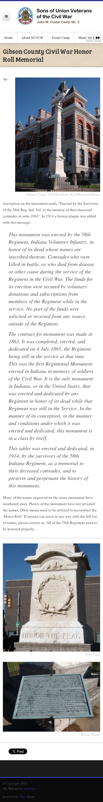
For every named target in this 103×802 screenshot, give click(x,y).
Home (8, 37)
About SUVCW (32, 37)
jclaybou (29, 788)
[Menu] (6, 16)
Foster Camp (61, 37)
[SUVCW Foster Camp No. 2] (56, 16)
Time (22, 796)
